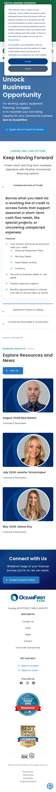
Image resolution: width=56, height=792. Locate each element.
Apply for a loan (29, 670)
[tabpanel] (28, 245)
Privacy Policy (14, 39)
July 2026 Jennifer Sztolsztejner (24, 472)
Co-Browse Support (28, 781)
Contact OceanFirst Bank (22, 580)
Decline (28, 68)
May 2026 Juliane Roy (17, 526)
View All (14, 370)
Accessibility (28, 778)
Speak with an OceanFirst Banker (26, 129)
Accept (28, 61)
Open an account (29, 665)
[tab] (28, 186)
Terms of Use (28, 775)
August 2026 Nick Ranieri (19, 417)
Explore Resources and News (28, 357)
